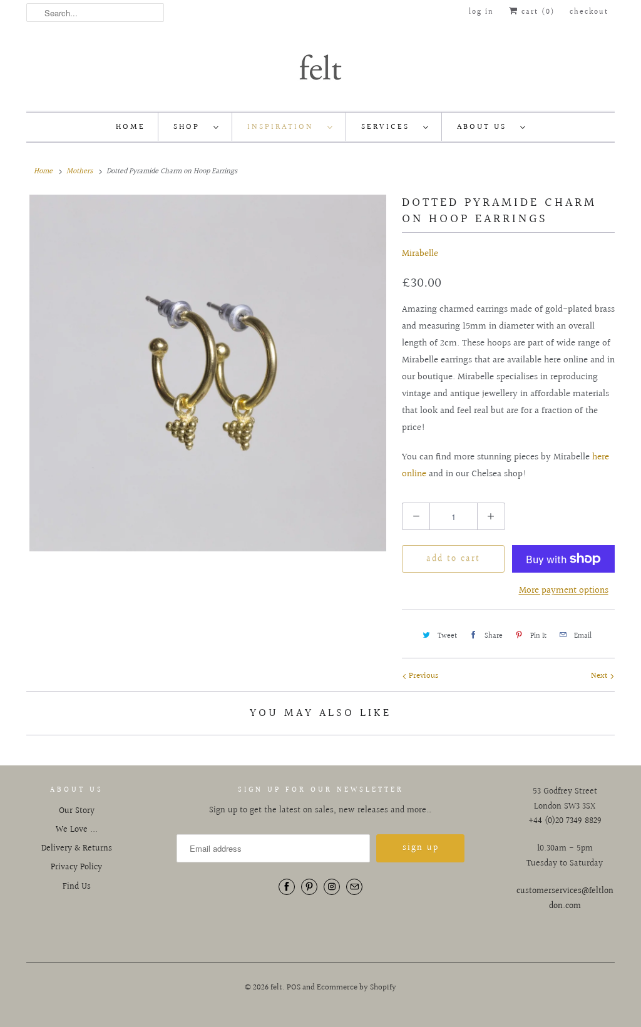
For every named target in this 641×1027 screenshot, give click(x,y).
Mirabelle (420, 254)
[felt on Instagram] (332, 887)
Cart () (536, 12)
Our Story (77, 811)
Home (130, 127)
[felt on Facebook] (287, 887)
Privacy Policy (76, 867)
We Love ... (77, 830)
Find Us (77, 887)
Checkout (589, 12)
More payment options (563, 590)
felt (276, 987)
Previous (422, 676)
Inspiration (284, 127)
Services (389, 127)
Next (600, 676)
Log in (481, 12)
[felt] (320, 66)
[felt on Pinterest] (309, 887)
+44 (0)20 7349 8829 (565, 821)
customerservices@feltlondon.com (564, 898)
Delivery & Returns (76, 849)
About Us (485, 127)
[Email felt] (354, 887)
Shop (190, 127)
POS (293, 987)
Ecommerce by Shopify (356, 987)
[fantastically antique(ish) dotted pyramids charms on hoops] (207, 373)
